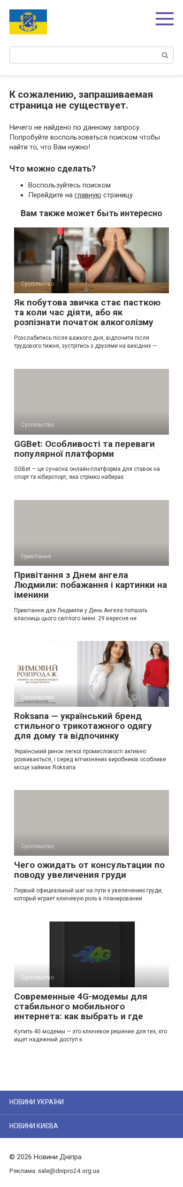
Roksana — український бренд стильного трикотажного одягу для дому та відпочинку (83, 726)
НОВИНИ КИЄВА (33, 1126)
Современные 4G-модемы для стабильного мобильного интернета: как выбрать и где (80, 1006)
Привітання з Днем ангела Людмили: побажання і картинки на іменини (90, 585)
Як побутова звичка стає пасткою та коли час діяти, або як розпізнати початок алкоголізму (87, 312)
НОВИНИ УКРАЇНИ (36, 1102)
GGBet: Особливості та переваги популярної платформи (84, 448)
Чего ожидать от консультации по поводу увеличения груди (89, 869)
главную (88, 195)
